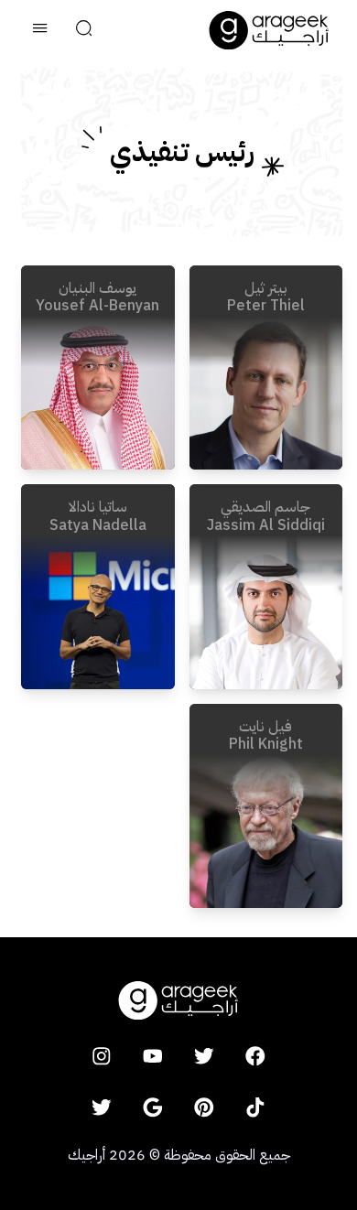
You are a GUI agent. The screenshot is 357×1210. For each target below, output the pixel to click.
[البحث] (84, 30)
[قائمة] (40, 30)
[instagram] (102, 1056)
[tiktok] (255, 1107)
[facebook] (255, 1056)
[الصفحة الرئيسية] (269, 30)
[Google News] (153, 1107)
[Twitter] (102, 1107)
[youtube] (153, 1056)
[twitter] (204, 1056)
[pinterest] (204, 1107)
